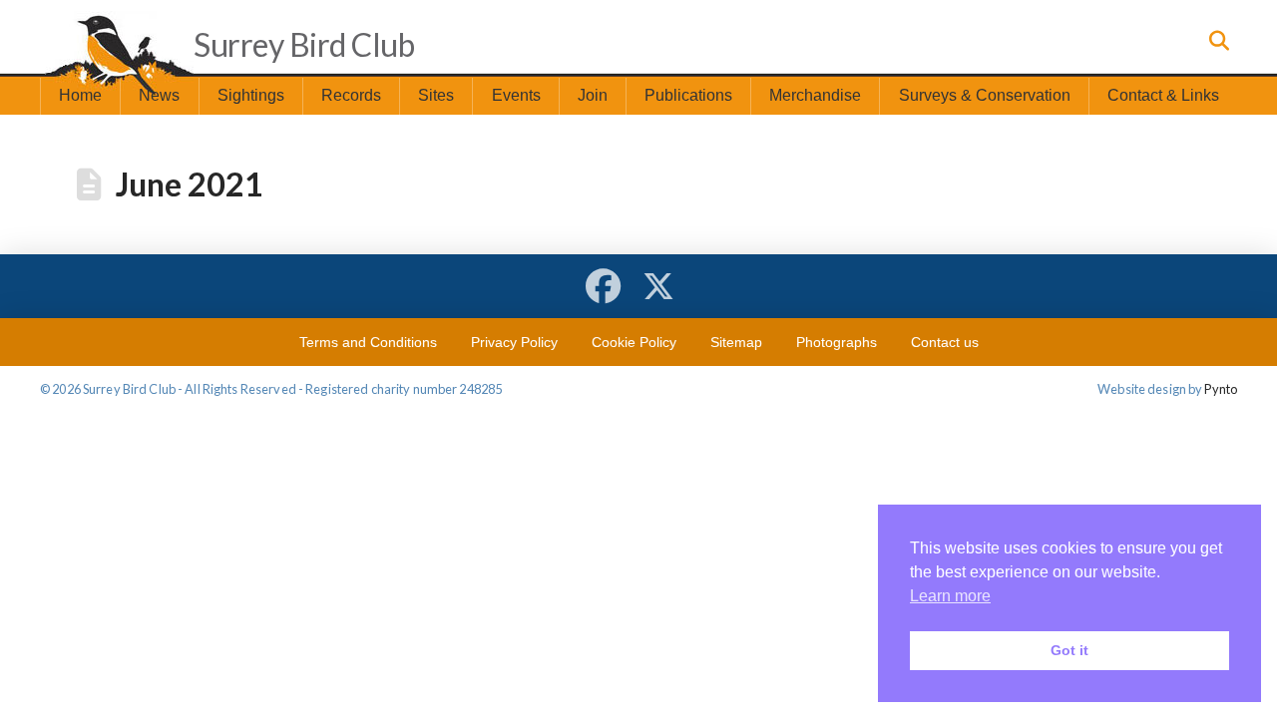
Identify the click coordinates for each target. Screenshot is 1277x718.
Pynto (1220, 389)
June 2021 (189, 184)
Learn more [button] (950, 595)
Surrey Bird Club (304, 44)
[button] (1217, 41)
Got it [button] (1069, 650)
